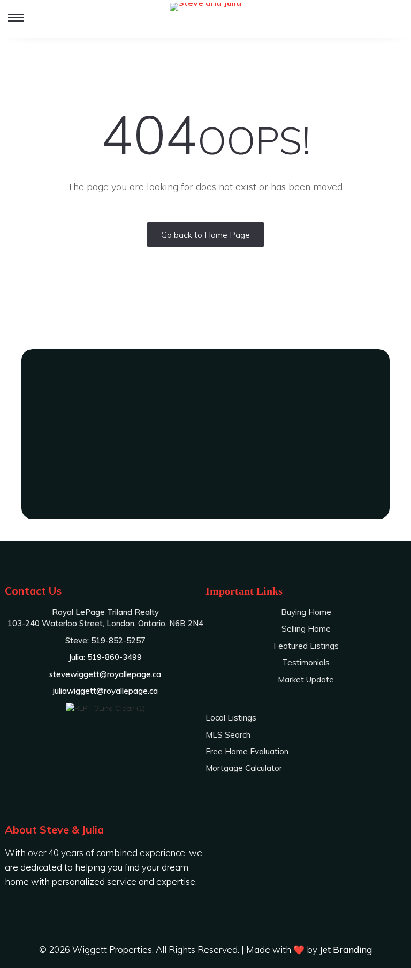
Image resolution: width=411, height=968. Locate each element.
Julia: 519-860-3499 (205, 481)
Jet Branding (345, 949)
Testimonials (306, 662)
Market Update (306, 679)
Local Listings (231, 717)
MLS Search (228, 735)
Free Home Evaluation (247, 751)
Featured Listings (306, 646)
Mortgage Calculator (244, 768)
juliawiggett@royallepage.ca (105, 691)
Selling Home (306, 629)
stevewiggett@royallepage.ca (105, 674)
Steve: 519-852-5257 (205, 461)
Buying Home (306, 612)
